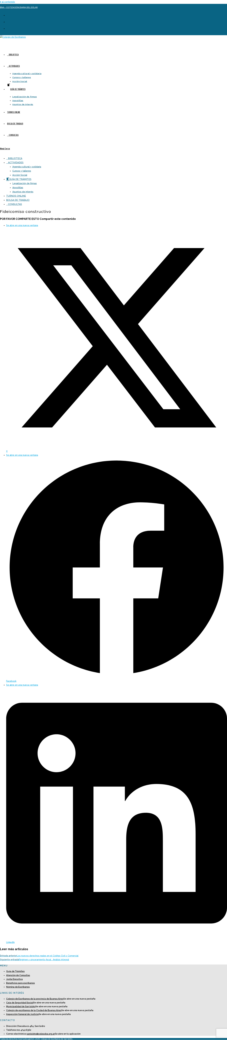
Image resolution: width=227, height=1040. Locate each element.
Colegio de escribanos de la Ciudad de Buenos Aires (33, 1010)
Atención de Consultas (18, 975)
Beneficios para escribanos (20, 983)
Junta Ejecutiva (14, 979)
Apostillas (17, 187)
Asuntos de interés (22, 191)
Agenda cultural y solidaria (26, 166)
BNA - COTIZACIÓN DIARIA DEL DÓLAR (19, 7)
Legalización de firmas (24, 183)
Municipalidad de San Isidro (20, 1006)
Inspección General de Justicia (22, 1014)
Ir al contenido (7, 2)
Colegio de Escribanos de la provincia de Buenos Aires (34, 999)
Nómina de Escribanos (18, 987)
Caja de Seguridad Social (19, 1002)
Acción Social (19, 175)
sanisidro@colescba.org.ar (41, 1034)
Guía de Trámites (15, 971)
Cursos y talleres (21, 170)
